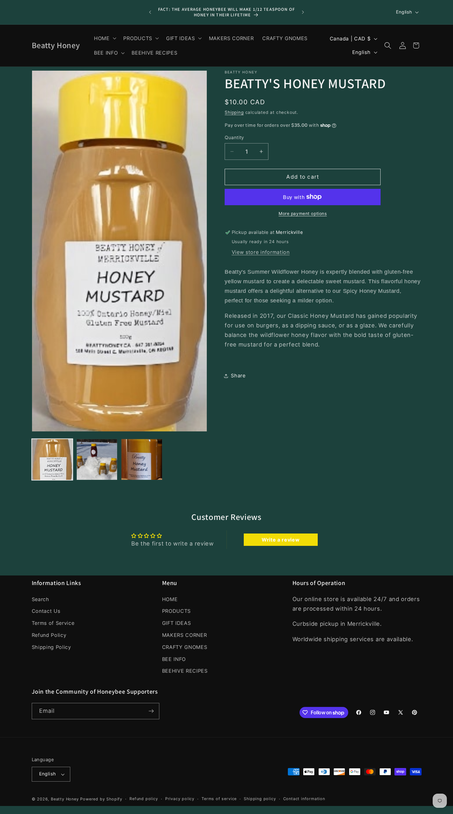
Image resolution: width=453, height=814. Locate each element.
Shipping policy (260, 798)
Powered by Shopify (101, 799)
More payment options (303, 213)
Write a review (281, 539)
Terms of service (219, 798)
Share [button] (238, 375)
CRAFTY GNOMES (184, 647)
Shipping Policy (51, 647)
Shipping (234, 112)
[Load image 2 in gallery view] (97, 459)
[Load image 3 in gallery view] (141, 459)
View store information (261, 252)
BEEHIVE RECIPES (185, 671)
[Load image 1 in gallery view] (52, 459)
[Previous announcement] (150, 12)
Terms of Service (53, 623)
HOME (170, 599)
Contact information (304, 798)
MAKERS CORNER (184, 635)
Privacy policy (179, 798)
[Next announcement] (303, 12)
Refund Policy (49, 635)
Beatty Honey (65, 799)
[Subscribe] (151, 711)
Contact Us (46, 611)
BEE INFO (174, 659)
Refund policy (143, 798)
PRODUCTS (176, 611)
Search (40, 599)
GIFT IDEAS (176, 623)
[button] (104, 38)
